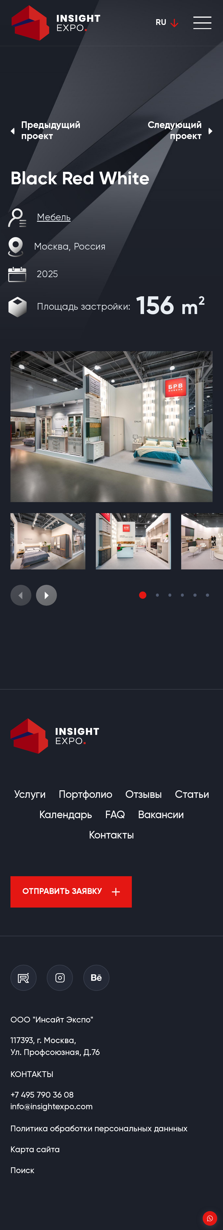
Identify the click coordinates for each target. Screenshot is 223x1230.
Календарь (65, 815)
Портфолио (85, 795)
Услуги (30, 795)
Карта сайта (35, 1150)
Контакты (111, 835)
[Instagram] (60, 978)
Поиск (22, 1171)
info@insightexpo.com (51, 1107)
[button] (46, 595)
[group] (111, 426)
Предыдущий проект (50, 131)
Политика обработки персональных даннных (99, 1129)
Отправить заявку (62, 892)
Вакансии (161, 815)
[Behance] (96, 978)
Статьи (192, 795)
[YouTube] (23, 978)
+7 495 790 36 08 (42, 1095)
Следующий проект (175, 131)
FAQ (115, 815)
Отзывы (143, 795)
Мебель (54, 217)
